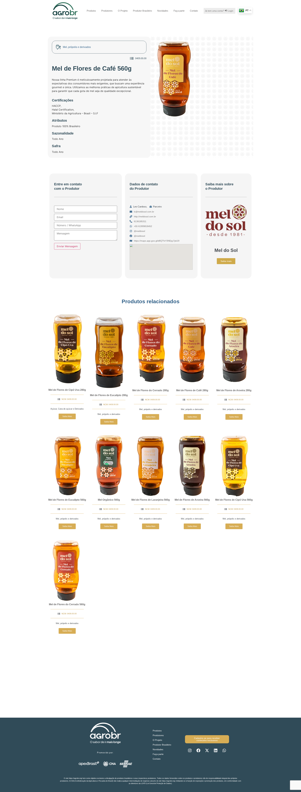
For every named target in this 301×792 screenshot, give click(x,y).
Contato (194, 10)
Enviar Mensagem (67, 246)
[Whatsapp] (224, 750)
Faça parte (179, 10)
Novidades (162, 10)
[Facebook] (198, 750)
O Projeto (123, 10)
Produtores (107, 10)
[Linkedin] (215, 750)
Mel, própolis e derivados (109, 414)
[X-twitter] (207, 750)
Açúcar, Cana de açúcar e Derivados (67, 409)
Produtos (91, 10)
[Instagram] (190, 750)
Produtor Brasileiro (142, 10)
